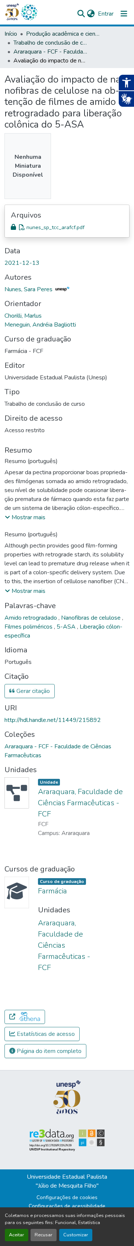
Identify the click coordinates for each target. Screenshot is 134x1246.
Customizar (75, 1234)
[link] (67, 227)
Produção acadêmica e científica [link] (63, 34)
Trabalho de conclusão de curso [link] (50, 43)
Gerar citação (32, 691)
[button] (29, 12)
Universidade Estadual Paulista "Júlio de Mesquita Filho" (67, 1181)
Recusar (43, 1234)
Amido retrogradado (31, 618)
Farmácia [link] (52, 891)
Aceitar (16, 1234)
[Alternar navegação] (124, 14)
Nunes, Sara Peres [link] (29, 289)
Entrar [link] (106, 14)
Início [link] (10, 34)
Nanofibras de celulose (91, 618)
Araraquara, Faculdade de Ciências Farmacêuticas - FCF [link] (80, 803)
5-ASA (67, 627)
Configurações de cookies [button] (67, 1197)
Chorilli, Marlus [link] (23, 316)
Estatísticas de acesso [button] (45, 1034)
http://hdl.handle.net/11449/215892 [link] (52, 720)
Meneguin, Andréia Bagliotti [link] (40, 325)
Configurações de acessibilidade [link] (67, 1206)
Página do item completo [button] (48, 1051)
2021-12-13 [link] (21, 263)
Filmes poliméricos (29, 627)
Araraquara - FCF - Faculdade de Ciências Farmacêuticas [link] (50, 52)
